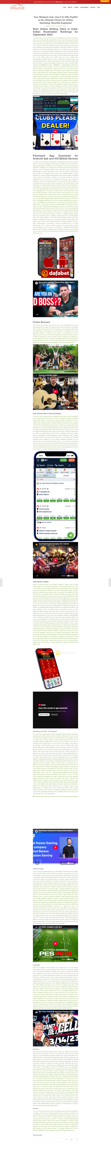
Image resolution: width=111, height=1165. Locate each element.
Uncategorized (59, 26)
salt (65, 26)
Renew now (59, 2)
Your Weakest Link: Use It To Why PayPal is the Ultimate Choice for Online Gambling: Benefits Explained (55, 19)
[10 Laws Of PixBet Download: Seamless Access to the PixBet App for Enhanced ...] (1, 582)
